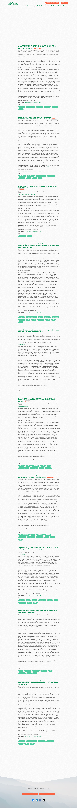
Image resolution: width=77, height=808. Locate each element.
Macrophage (51, 175)
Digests (30, 5)
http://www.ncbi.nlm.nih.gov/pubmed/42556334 (33, 171)
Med (21, 256)
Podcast (65, 5)
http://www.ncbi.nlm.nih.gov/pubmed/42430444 (33, 595)
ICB (28, 319)
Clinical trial (22, 175)
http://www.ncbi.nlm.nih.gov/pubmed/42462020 (33, 530)
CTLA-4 (34, 600)
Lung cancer (31, 537)
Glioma (43, 465)
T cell (21, 109)
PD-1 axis (47, 106)
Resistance (22, 673)
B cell (40, 317)
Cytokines (22, 106)
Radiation (55, 106)
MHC (47, 537)
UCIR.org (47, 788)
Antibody (21, 465)
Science (19, 493)
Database (54, 5)
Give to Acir (47, 793)
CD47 (28, 465)
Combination (35, 465)
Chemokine (40, 534)
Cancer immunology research (23, 406)
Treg (32, 743)
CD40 (33, 534)
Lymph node (39, 537)
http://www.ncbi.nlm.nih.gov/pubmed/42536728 (33, 231)
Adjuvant (21, 317)
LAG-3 (34, 319)
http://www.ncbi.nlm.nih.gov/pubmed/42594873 (33, 102)
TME (40, 178)
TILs (34, 178)
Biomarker (47, 317)
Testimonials (36, 788)
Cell (19, 127)
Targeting (48, 468)
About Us (30, 788)
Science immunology (21, 554)
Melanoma (40, 106)
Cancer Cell (22, 344)
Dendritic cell (22, 236)
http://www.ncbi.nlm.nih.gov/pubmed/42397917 (33, 736)
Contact (42, 788)
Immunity (20, 58)
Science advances (23, 194)
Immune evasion (31, 106)
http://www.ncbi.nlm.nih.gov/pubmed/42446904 (33, 461)
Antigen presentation (31, 317)
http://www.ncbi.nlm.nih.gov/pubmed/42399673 (33, 666)
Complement (30, 175)
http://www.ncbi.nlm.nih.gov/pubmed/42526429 (33, 312)
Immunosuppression (41, 175)
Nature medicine (21, 616)
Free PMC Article (33, 194)
